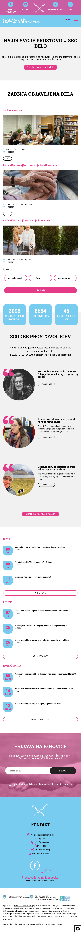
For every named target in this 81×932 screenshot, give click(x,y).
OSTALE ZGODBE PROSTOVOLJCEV (40, 514)
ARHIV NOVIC (40, 593)
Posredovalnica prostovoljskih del (40, 67)
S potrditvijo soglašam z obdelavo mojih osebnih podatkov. (42, 784)
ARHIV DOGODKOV (40, 656)
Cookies (60, 924)
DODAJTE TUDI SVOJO (21, 354)
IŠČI (70, 9)
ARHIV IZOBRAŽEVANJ (40, 719)
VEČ (7, 158)
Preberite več (46, 384)
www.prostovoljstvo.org (23, 905)
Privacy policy (50, 924)
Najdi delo (40, 290)
